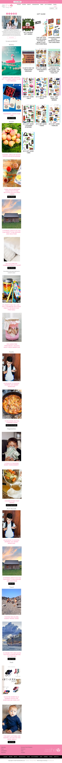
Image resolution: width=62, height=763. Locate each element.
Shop (22, 750)
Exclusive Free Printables (26, 747)
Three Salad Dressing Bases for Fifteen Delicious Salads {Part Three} (12, 192)
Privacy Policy (33, 760)
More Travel (12, 659)
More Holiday (11, 118)
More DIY (11, 583)
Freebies (23, 752)
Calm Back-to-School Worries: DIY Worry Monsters (11, 385)
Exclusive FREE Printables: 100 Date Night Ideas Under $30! (12, 345)
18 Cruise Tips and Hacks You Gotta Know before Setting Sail (12, 654)
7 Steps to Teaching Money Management (11, 464)
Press (2, 749)
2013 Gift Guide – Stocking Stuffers (28, 125)
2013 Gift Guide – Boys (41, 97)
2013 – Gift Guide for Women (54, 98)
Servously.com (50, 760)
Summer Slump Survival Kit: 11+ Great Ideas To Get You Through (11, 79)
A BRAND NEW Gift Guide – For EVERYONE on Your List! (54, 70)
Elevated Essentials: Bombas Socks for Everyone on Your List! (11, 698)
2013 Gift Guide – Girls (28, 97)
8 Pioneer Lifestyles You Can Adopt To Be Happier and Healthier (11, 232)
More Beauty (11, 268)
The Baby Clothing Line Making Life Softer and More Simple (11, 737)
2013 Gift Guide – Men (28, 151)
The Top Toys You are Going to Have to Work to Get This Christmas (41, 41)
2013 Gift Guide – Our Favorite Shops (41, 69)
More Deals (11, 742)
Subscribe (3, 747)
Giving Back (4, 750)
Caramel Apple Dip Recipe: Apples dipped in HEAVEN (11, 155)
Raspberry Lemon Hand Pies (11, 114)
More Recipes (11, 196)
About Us (23, 749)
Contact (27, 760)
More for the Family (11, 425)
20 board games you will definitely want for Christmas (54, 40)
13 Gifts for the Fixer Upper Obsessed (28, 69)
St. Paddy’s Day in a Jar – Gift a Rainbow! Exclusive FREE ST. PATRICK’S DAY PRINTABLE (11, 307)
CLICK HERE (17, 1)
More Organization (11, 505)
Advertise (3, 752)
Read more (11, 37)
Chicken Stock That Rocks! (12, 501)
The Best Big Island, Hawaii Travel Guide (11, 617)
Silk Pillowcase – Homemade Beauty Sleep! (12, 264)
